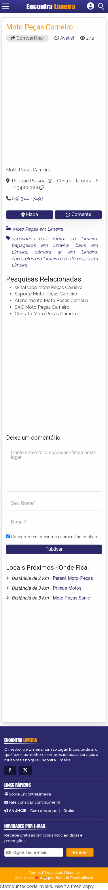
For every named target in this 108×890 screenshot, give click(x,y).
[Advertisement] (54, 107)
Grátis (68, 810)
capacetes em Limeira (35, 258)
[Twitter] (25, 770)
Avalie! (67, 38)
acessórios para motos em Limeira (54, 238)
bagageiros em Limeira (40, 245)
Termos (35, 873)
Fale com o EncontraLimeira (34, 802)
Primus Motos (67, 588)
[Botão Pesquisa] (102, 6)
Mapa (32, 214)
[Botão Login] (90, 6)
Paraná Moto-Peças (73, 578)
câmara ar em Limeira (66, 252)
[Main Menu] (6, 6)
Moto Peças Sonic (71, 598)
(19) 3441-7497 (27, 198)
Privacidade (53, 873)
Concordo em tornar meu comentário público (54, 536)
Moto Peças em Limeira (38, 229)
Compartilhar (29, 38)
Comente (81, 214)
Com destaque (44, 810)
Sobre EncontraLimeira (30, 794)
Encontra (50, 6)
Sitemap (72, 873)
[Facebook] (10, 770)
